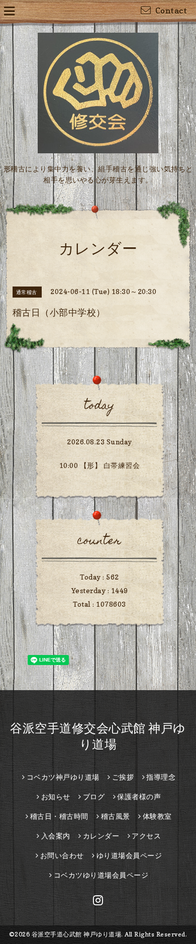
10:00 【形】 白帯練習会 (99, 465)
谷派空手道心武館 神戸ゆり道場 (77, 934)
